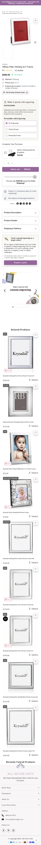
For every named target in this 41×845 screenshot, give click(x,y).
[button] (36, 291)
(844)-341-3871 (11, 815)
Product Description (12, 212)
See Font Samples (9, 105)
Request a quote (20, 263)
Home (3, 11)
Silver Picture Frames (14, 11)
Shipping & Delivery (12, 228)
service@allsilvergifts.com (14, 819)
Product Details (10, 220)
